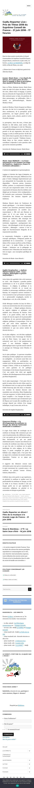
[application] (17, 154)
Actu (20, 494)
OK (17, 785)
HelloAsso (21, 705)
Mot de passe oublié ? (9, 739)
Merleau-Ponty (23, 497)
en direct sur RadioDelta (15, 63)
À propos (5, 772)
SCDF (21, 499)
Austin (22, 496)
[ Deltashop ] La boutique (7, 755)
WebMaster (8, 494)
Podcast (5, 496)
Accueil (5, 747)
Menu (29, 5)
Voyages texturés (20, 625)
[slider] (28, 153)
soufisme (12, 501)
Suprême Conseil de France (22, 501)
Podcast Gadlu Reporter (13, 496)
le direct (10, 616)
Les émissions (7, 760)
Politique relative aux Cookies (10, 579)
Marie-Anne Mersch (14, 497)
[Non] (32, 783)
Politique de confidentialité (10, 575)
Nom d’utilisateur (10, 718)
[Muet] (25, 154)
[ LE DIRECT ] (7, 751)
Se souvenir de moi (14, 729)
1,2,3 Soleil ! (19, 645)
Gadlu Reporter (26, 494)
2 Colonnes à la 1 (20, 641)
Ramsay (18, 499)
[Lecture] (4, 154)
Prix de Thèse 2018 (10, 499)
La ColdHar (20, 627)
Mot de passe (8, 724)
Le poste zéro (19, 643)
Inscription (6, 737)
